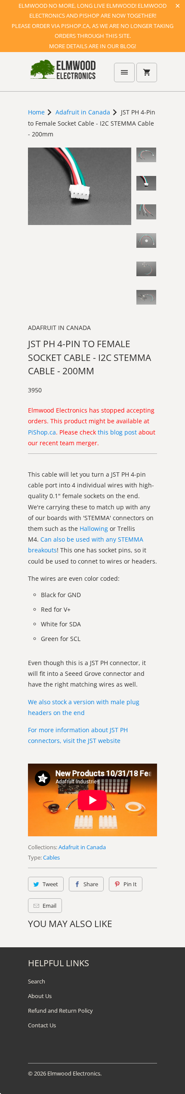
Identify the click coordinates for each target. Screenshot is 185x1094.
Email (49, 905)
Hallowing (94, 528)
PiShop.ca (42, 432)
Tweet (50, 884)
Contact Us (42, 1025)
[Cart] (146, 72)
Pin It (130, 884)
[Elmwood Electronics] (62, 75)
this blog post (117, 432)
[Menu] (124, 72)
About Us (40, 996)
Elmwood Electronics (73, 1073)
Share (90, 884)
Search (36, 981)
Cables (51, 857)
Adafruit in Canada (59, 328)
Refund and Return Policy (60, 1010)
